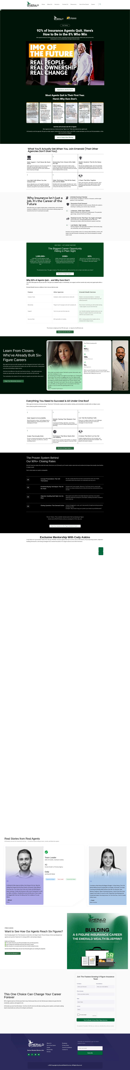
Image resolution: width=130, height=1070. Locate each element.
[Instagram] (32, 1054)
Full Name (79, 983)
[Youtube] (38, 1054)
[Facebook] (28, 1054)
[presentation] (101, 549)
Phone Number (80, 991)
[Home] (32, 4)
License (78, 1006)
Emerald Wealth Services (65, 1065)
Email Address (99, 983)
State (78, 998)
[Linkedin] (35, 1054)
